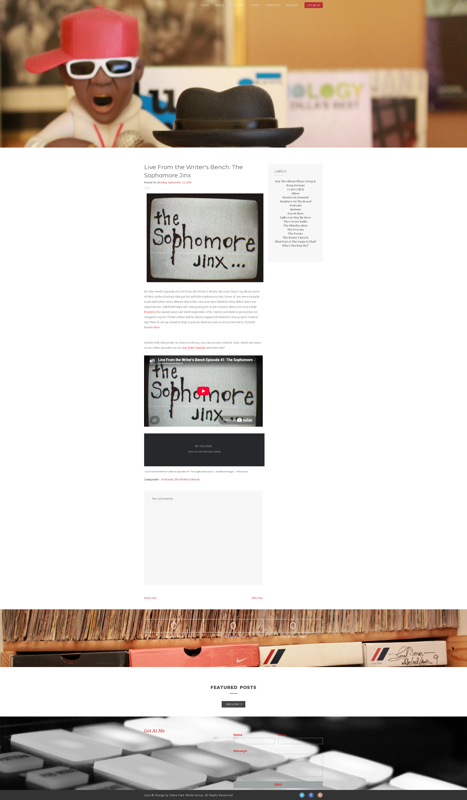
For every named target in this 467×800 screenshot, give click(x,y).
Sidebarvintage (224, 471)
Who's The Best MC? (295, 245)
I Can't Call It (295, 189)
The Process (295, 229)
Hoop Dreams (295, 185)
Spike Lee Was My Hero (295, 217)
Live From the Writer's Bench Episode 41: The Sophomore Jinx (178, 471)
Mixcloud (242, 471)
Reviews (292, 5)
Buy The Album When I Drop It (295, 181)
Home (205, 5)
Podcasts (237, 5)
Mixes (255, 5)
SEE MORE (232, 704)
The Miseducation (295, 225)
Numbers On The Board (295, 201)
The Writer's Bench (187, 479)
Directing (273, 5)
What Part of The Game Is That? (296, 241)
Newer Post (150, 598)
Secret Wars (295, 213)
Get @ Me (313, 5)
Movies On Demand (295, 197)
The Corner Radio (295, 221)
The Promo (295, 233)
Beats (219, 5)
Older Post (257, 598)
